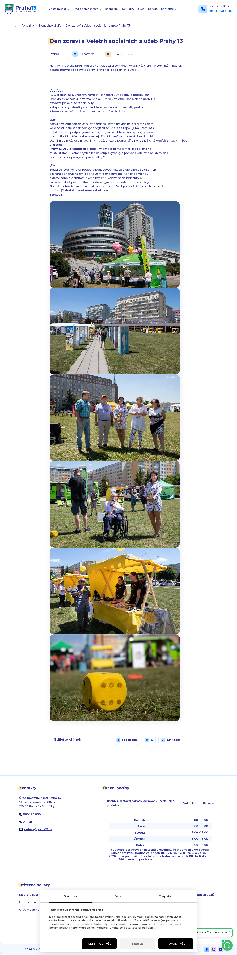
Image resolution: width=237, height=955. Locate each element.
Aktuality (128, 9)
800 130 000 (221, 11)
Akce (141, 9)
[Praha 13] (20, 9)
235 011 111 (30, 822)
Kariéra (153, 9)
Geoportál (111, 9)
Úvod (15, 25)
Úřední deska (28, 902)
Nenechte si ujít (50, 25)
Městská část (57, 9)
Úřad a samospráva (85, 9)
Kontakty (167, 9)
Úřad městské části (33, 909)
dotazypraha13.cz (38, 829)
